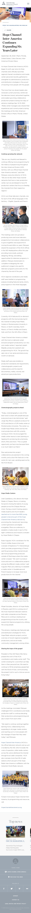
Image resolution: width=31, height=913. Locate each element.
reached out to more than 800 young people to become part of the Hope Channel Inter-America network (14, 517)
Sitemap (15, 895)
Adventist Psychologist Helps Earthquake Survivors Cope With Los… (15, 848)
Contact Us (15, 899)
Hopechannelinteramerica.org (11, 807)
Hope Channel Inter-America (11, 742)
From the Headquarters (11, 25)
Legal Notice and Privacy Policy (15, 903)
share (9, 30)
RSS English (23, 25)
